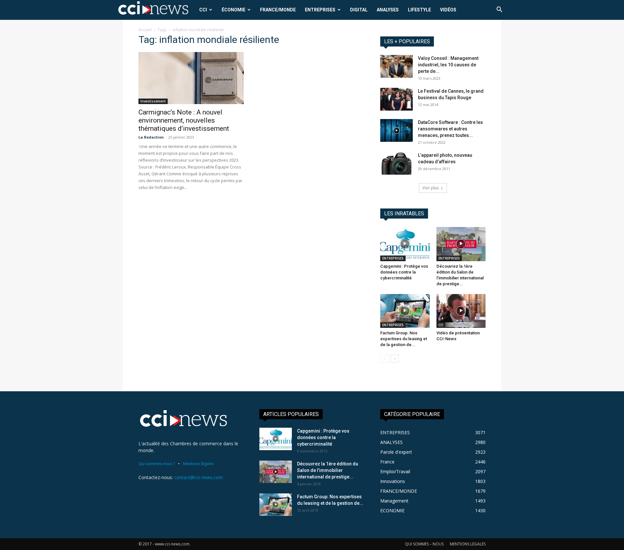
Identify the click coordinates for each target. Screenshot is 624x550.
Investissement (153, 101)
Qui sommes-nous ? (156, 463)
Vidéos (448, 9)
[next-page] (395, 359)
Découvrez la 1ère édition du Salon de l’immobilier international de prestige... (327, 470)
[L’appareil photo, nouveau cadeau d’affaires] (396, 163)
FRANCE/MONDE (278, 9)
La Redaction (151, 137)
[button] (499, 10)
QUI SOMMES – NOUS (424, 544)
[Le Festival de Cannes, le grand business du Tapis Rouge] (396, 99)
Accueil (144, 30)
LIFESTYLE (419, 9)
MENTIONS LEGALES (468, 544)
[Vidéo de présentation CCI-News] (461, 311)
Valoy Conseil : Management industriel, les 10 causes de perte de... (448, 65)
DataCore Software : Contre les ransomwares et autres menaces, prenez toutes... (450, 129)
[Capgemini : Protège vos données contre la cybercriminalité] (405, 244)
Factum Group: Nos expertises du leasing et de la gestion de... (403, 338)
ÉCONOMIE (233, 9)
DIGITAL (359, 9)
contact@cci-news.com (198, 477)
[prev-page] (384, 359)
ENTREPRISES (320, 9)
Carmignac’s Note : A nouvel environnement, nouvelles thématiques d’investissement (183, 120)
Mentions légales (198, 463)
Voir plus (430, 188)
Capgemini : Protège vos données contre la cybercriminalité (404, 272)
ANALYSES (388, 9)
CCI (203, 9)
